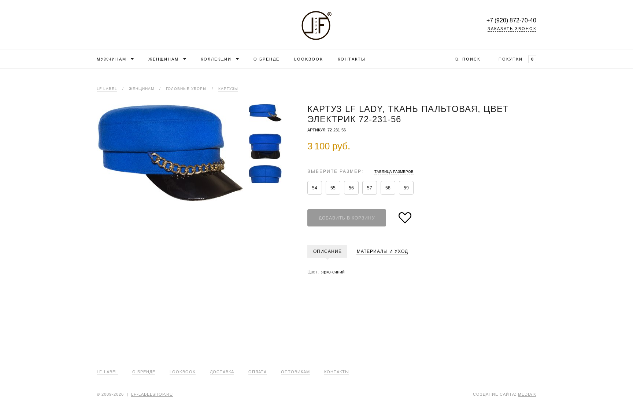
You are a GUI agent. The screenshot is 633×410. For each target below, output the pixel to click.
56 (351, 188)
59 (406, 188)
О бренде (266, 59)
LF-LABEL (107, 372)
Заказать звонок (512, 29)
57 (369, 188)
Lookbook (308, 59)
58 (387, 188)
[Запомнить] (405, 217)
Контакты (352, 59)
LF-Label (107, 89)
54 (314, 188)
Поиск (471, 59)
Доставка (222, 372)
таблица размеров (394, 172)
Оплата (257, 372)
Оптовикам (295, 372)
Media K (527, 394)
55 (333, 188)
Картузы (228, 89)
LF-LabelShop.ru (316, 25)
